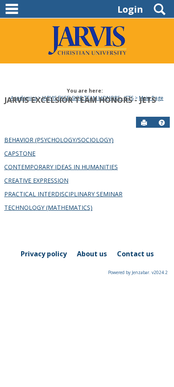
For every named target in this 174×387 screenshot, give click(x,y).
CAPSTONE (19, 153)
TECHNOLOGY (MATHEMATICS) (48, 207)
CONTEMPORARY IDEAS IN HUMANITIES (61, 167)
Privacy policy (44, 253)
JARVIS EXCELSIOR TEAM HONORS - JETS (80, 100)
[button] (162, 122)
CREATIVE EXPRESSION (36, 180)
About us (92, 253)
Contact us (135, 253)
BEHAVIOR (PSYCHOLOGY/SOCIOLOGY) (59, 140)
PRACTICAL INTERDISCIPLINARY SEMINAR (63, 194)
